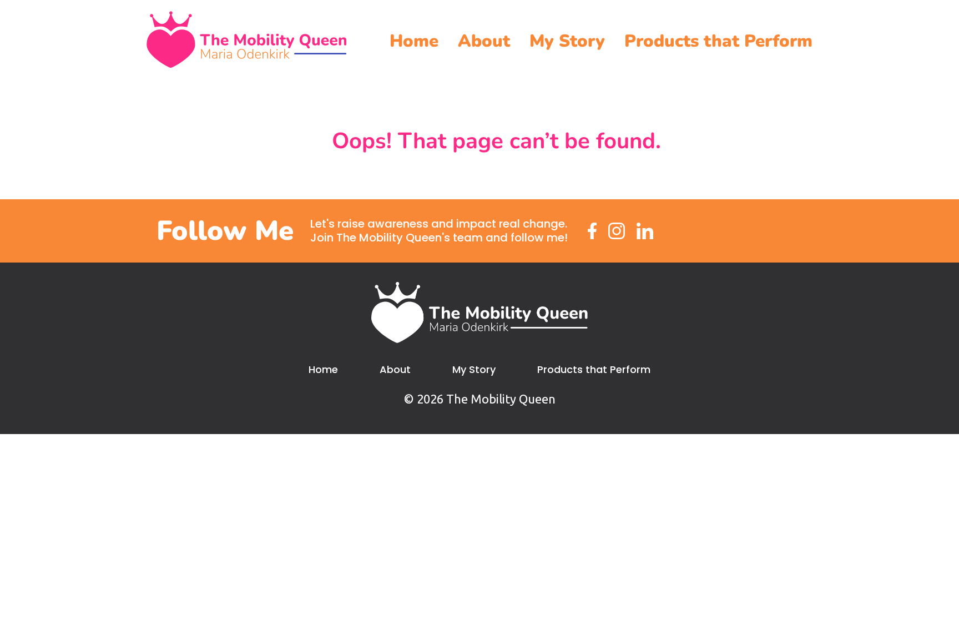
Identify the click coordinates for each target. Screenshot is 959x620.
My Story (567, 41)
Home (414, 41)
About (484, 41)
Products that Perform (718, 41)
